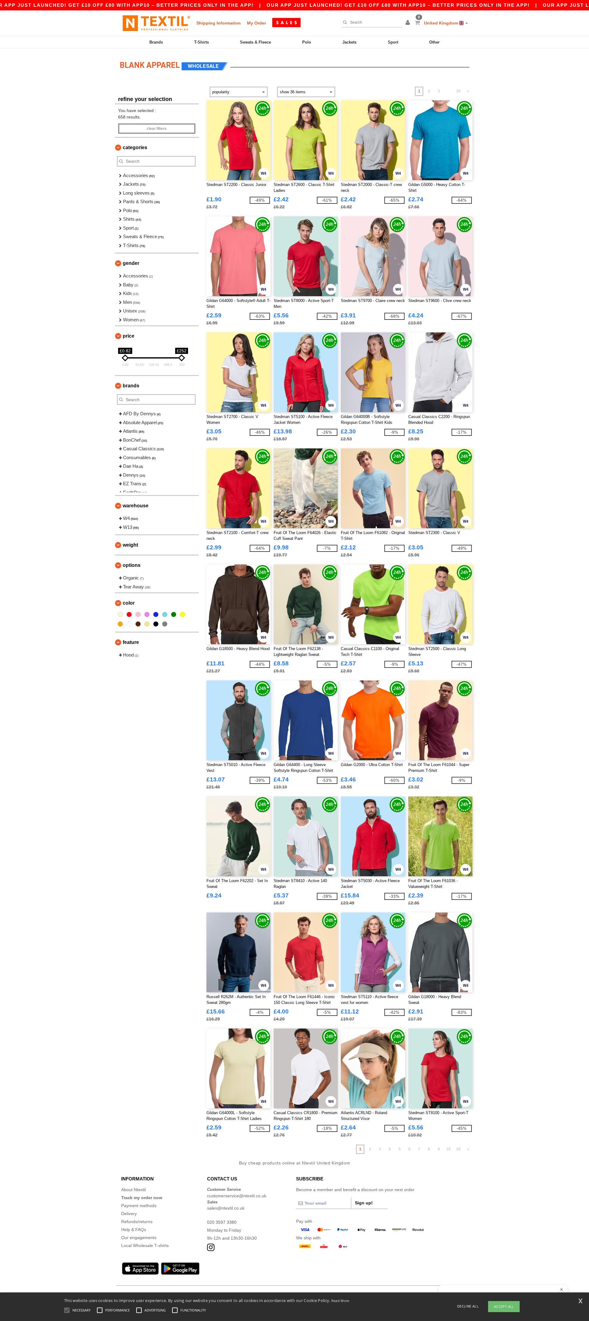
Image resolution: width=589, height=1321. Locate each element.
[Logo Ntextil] (156, 23)
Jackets (349, 42)
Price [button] (128, 336)
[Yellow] (182, 614)
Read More (340, 1300)
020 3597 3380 (222, 1222)
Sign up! (364, 1202)
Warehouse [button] (135, 505)
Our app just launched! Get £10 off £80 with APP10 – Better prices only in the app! (398, 5)
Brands (156, 42)
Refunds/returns (136, 1221)
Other (434, 42)
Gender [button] (131, 263)
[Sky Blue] (164, 614)
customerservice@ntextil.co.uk (236, 1195)
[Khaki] (147, 624)
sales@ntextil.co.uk (225, 1208)
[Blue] (156, 614)
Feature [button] (131, 642)
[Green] (173, 614)
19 (458, 91)
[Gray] (164, 624)
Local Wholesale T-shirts (145, 1245)
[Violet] (147, 614)
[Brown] (138, 624)
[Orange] (120, 624)
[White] (129, 624)
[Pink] (138, 614)
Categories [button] (135, 147)
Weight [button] (130, 545)
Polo (306, 42)
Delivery (129, 1213)
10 (448, 1149)
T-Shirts (201, 42)
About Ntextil (133, 1189)
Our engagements (138, 1237)
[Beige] (120, 614)
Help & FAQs (133, 1229)
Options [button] (132, 565)
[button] (409, 23)
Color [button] (129, 603)
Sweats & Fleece (255, 42)
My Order (256, 23)
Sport (393, 42)
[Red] (129, 614)
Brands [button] (131, 385)
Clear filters (157, 128)
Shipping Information (218, 23)
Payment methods (138, 1205)
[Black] (156, 624)
